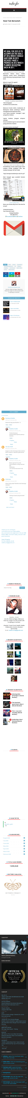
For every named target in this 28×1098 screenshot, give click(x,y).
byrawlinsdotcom (8, 266)
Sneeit (24, 1087)
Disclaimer (20, 1096)
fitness (19, 266)
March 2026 (14, 851)
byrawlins (19, 264)
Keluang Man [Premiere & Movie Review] (18, 695)
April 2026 (14, 849)
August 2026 (14, 838)
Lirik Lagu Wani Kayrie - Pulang (10, 1029)
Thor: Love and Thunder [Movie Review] (17, 712)
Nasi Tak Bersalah (15, 301)
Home (4, 17)
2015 (10, 264)
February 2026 (14, 854)
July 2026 (14, 840)
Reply (7, 424)
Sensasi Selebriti (6, 1001)
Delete (10, 424)
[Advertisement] (14, 37)
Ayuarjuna (4, 1040)
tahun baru (9, 17)
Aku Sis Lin (4, 995)
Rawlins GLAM (7, 24)
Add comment (10, 507)
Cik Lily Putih (9, 447)
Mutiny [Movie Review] (8, 955)
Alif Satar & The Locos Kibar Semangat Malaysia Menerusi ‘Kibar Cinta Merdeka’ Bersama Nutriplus (12, 1035)
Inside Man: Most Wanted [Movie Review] (17, 721)
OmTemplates (15, 1093)
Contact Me (13, 1096)
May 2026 (14, 846)
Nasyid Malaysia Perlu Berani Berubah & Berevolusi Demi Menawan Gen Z (12, 1004)
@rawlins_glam (9, 824)
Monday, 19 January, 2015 (11, 420)
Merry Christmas (14, 315)
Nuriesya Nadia (10, 418)
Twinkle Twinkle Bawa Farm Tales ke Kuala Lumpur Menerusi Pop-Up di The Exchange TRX (13, 1043)
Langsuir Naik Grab (6, 1009)
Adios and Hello (14, 308)
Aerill (3, 1013)
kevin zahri (19, 268)
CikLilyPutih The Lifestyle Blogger (10, 1019)
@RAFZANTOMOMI (6, 1027)
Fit (15, 266)
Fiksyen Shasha (6, 1008)
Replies (8, 427)
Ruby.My (4, 1032)
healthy (6, 268)
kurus (5, 269)
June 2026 (14, 843)
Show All (4, 1048)
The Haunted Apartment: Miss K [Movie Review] (18, 704)
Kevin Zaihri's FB (14, 202)
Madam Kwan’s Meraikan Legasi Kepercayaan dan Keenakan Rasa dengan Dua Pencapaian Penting (14, 1022)
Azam (14, 264)
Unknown (8, 479)
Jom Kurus (12, 268)
